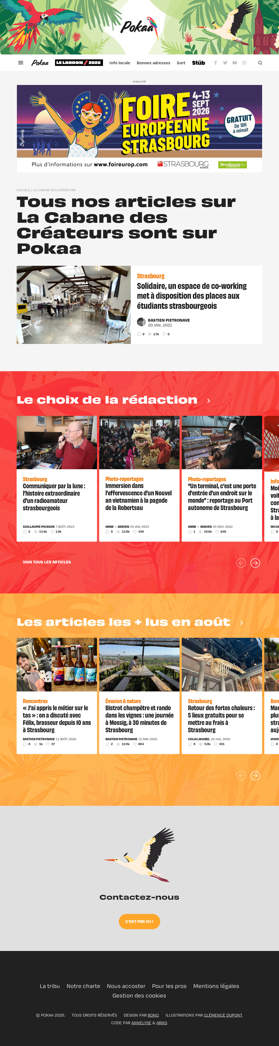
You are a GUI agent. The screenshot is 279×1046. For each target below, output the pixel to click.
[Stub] (198, 62)
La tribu (50, 986)
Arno (161, 1022)
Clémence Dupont (223, 1015)
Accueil (23, 190)
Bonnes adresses (153, 62)
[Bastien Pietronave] (141, 322)
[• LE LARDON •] (79, 62)
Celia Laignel (199, 739)
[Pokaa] (139, 27)
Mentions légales (216, 986)
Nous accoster (126, 986)
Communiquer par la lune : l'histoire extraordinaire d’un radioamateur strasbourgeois (54, 496)
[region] (120, 62)
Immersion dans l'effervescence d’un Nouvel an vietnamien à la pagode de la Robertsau (138, 496)
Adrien (123, 526)
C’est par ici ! (139, 921)
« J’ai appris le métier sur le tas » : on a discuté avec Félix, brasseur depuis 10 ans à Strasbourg (57, 718)
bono (153, 1015)
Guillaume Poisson (38, 526)
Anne (109, 526)
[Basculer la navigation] (21, 62)
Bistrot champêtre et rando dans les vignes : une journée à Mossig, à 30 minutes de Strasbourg (139, 718)
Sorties (184, 62)
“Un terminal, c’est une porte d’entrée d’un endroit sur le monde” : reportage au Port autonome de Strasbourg (222, 496)
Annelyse (141, 1022)
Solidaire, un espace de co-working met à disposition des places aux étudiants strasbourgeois (192, 295)
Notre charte (83, 986)
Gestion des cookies (139, 995)
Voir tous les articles (47, 562)
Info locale (120, 62)
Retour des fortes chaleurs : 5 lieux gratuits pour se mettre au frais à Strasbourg (221, 718)
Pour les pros (169, 986)
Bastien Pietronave (169, 320)
